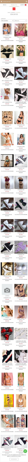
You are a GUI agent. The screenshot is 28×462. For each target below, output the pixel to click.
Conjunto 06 (7, 189)
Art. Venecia (7, 341)
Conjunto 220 (20, 386)
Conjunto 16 (7, 448)
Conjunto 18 (21, 168)
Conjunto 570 (7, 408)
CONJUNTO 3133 (7, 125)
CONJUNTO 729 (20, 319)
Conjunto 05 (7, 211)
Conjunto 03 (21, 80)
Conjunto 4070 (7, 386)
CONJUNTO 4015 (7, 59)
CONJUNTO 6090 (21, 408)
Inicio (9, 12)
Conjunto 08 (21, 189)
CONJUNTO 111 (7, 297)
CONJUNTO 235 (20, 59)
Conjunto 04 (7, 233)
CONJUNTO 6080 (21, 297)
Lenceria (13, 12)
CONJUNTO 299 (7, 168)
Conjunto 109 (20, 448)
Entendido (14, 459)
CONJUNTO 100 (20, 125)
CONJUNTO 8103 (7, 276)
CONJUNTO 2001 (21, 276)
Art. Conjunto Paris (7, 80)
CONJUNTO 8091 (21, 146)
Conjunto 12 (21, 211)
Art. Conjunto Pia (7, 102)
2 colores (7, 35)
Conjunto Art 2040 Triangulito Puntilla (21, 103)
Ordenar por (3, 18)
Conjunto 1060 (21, 37)
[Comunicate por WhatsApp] (25, 451)
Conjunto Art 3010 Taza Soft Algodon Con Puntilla (21, 341)
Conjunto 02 (21, 254)
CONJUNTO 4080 (7, 319)
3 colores (7, 100)
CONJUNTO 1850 (7, 37)
